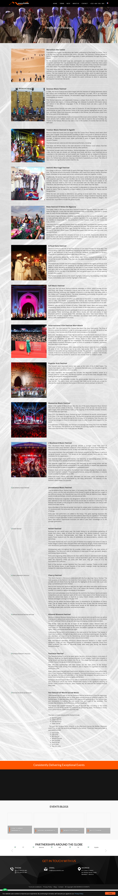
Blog (55, 887)
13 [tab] (68, 798)
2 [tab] (49, 798)
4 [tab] (53, 798)
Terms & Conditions (35, 887)
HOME (55, 3)
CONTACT (85, 3)
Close (110, 893)
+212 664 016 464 (21, 870)
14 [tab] (70, 798)
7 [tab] (58, 798)
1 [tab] (47, 798)
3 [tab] (51, 798)
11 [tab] (65, 798)
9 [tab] (61, 798)
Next (116, 785)
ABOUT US (76, 3)
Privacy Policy (79, 894)
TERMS (62, 3)
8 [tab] (59, 798)
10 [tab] (63, 798)
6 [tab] (56, 798)
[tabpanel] (59, 784)
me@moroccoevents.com (56, 870)
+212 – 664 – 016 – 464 (97, 3)
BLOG (68, 3)
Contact (60, 887)
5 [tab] (54, 798)
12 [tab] (66, 798)
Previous (1, 785)
